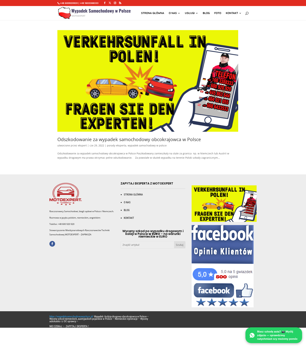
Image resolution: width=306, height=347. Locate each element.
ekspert (82, 145)
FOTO (217, 13)
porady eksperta (116, 145)
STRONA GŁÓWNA (152, 13)
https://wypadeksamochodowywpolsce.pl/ (71, 316)
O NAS (173, 13)
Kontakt (232, 13)
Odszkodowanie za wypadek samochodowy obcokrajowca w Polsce (129, 139)
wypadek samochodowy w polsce (147, 145)
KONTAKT (129, 218)
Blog (206, 13)
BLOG (127, 210)
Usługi (190, 13)
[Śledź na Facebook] (52, 244)
